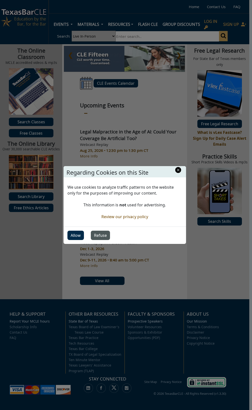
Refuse (100, 235)
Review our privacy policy (124, 216)
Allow (76, 235)
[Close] (178, 170)
